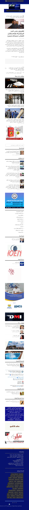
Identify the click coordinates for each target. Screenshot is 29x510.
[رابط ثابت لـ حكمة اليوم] (22, 265)
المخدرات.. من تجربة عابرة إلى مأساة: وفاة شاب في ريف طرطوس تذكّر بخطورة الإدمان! (15, 91)
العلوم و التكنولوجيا (19, 211)
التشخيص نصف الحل (15, 238)
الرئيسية (21, 16)
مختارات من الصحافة (19, 495)
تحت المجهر (11, 481)
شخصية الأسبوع (20, 488)
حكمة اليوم (17, 262)
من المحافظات (13, 495)
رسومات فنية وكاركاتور (10, 486)
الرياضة (21, 226)
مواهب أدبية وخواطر (19, 230)
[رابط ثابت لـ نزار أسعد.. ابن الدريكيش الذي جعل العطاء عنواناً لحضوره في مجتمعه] (22, 367)
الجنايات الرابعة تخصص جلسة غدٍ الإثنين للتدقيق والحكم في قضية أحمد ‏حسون (15, 106)
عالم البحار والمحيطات (19, 224)
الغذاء (15, 481)
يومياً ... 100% (9, 497)
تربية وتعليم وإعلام (19, 217)
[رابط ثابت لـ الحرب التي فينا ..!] (22, 338)
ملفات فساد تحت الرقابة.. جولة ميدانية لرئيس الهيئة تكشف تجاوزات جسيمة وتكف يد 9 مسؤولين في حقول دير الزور (15, 120)
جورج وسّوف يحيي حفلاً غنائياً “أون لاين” (14, 72)
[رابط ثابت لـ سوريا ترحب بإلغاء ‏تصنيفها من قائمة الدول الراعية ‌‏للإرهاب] (22, 164)
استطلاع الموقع (20, 219)
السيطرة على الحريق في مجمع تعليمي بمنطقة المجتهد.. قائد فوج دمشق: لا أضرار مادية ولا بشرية (16, 68)
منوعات (8, 495)
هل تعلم (14, 497)
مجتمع (22, 222)
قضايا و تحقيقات (16, 16)
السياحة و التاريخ (11, 479)
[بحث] (6, 1)
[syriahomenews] (14, 8)
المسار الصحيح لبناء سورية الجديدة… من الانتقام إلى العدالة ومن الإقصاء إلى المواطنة (12, 152)
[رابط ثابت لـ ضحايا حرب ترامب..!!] (22, 333)
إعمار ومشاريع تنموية (19, 475)
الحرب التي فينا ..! (16, 335)
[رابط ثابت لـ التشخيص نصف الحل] (22, 242)
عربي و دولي (21, 492)
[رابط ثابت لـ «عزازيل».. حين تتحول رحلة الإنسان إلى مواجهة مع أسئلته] (22, 394)
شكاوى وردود (20, 215)
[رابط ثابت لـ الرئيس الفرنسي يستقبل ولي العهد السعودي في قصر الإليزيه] (22, 183)
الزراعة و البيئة (17, 479)
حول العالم (16, 486)
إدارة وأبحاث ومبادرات (19, 213)
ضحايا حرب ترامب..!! (15, 330)
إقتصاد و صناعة (13, 475)
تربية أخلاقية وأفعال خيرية (18, 228)
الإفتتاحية (10, 477)
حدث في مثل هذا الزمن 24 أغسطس (12, 401)
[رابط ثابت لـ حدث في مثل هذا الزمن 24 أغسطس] (22, 404)
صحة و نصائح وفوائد (20, 490)
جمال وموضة (20, 232)
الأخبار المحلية (15, 477)
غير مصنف (16, 492)
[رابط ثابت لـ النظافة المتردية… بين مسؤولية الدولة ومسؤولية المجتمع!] (22, 328)
